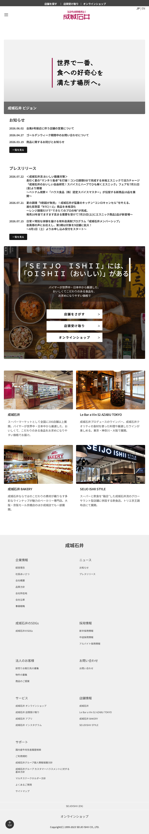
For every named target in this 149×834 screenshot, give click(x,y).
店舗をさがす (74, 314)
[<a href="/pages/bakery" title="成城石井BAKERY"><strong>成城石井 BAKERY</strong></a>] (38, 464)
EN (143, 8)
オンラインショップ (74, 337)
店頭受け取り (74, 325)
